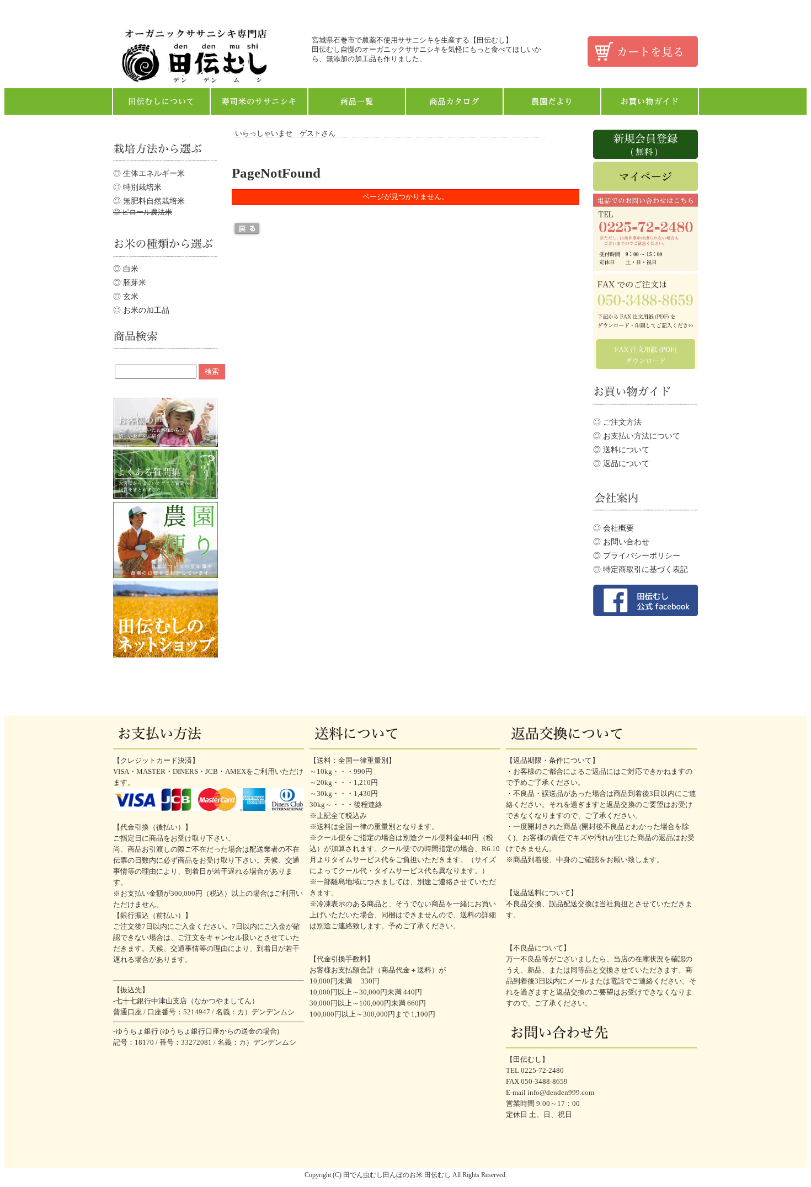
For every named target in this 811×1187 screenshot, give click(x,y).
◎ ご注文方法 (617, 422)
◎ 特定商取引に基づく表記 (640, 569)
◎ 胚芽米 (129, 282)
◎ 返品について (621, 463)
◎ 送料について (621, 449)
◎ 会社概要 (613, 527)
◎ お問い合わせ (621, 541)
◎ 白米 (125, 268)
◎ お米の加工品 (141, 310)
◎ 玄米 (125, 296)
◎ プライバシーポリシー (636, 555)
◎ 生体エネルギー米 (149, 173)
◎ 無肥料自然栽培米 (149, 200)
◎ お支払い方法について (636, 435)
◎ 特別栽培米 (137, 187)
